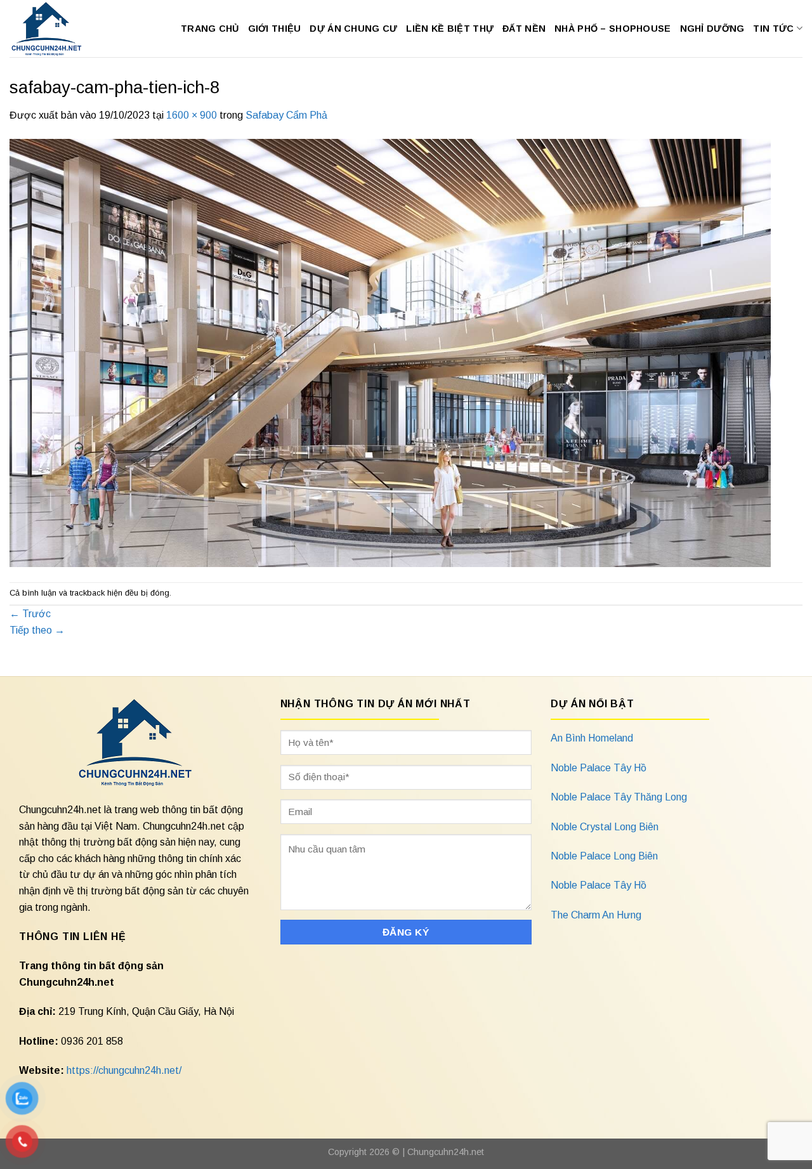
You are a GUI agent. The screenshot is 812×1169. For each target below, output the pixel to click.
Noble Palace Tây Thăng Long (619, 797)
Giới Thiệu (274, 28)
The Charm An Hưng (596, 915)
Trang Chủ (210, 28)
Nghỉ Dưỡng (712, 28)
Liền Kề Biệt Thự (450, 28)
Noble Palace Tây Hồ (598, 767)
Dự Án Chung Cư (353, 28)
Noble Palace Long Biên (604, 856)
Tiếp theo (37, 630)
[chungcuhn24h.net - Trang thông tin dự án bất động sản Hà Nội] (53, 28)
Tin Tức (773, 28)
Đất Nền (524, 28)
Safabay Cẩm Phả (286, 115)
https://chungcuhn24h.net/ (124, 1070)
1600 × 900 (191, 115)
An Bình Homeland (592, 738)
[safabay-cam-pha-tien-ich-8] (390, 351)
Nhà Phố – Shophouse (612, 28)
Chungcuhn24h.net (445, 1152)
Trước (30, 613)
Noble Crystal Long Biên (604, 826)
